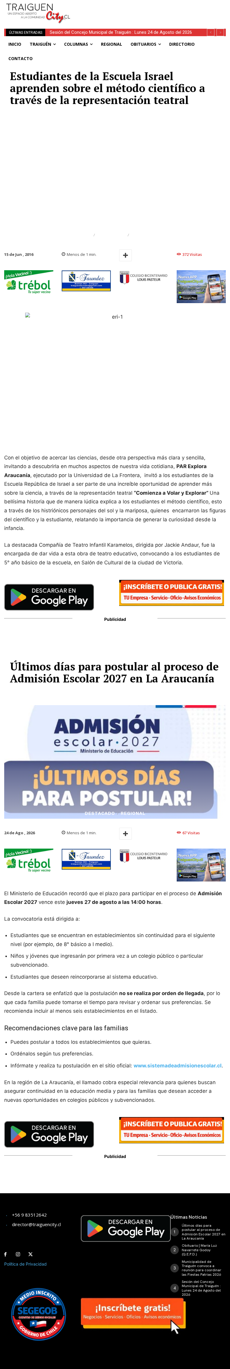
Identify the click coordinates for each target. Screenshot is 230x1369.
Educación (111, 235)
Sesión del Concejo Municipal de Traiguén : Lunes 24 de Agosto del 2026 (121, 32)
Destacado (146, 235)
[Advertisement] (151, 9)
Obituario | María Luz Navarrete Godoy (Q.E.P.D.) (199, 1250)
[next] (220, 32)
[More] (125, 255)
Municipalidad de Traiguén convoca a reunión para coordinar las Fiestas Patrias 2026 (201, 1268)
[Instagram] (18, 1254)
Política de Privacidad (25, 1263)
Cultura (80, 235)
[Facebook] (5, 1254)
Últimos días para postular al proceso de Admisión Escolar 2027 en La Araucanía (204, 1232)
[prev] (210, 32)
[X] (30, 1254)
